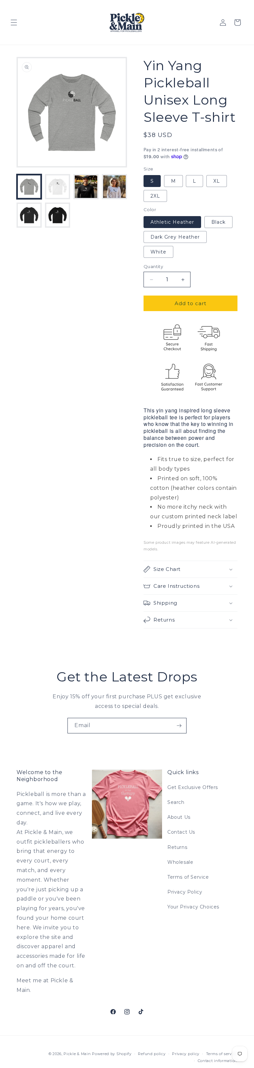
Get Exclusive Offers (192, 787)
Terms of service (221, 1053)
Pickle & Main (77, 1053)
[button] (14, 22)
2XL (155, 196)
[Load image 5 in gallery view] (29, 215)
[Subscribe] (179, 725)
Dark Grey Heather (175, 237)
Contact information (217, 1060)
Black (218, 222)
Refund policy (151, 1053)
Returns (177, 847)
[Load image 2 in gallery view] (57, 186)
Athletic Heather (172, 222)
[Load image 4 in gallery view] (114, 186)
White (158, 252)
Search (176, 802)
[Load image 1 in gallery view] (29, 186)
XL (216, 181)
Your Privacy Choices (193, 907)
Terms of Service (188, 877)
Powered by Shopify (112, 1053)
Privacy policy (185, 1053)
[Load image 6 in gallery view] (57, 215)
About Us (178, 817)
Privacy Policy (184, 892)
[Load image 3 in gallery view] (86, 186)
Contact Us (181, 832)
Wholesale (180, 862)
